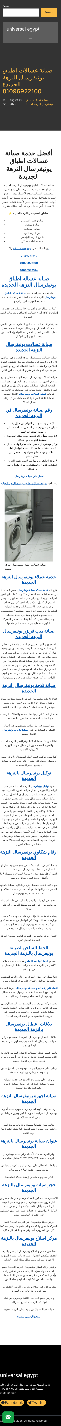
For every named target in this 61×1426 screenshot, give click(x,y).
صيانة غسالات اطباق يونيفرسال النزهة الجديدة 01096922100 (28, 81)
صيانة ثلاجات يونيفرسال (15, 729)
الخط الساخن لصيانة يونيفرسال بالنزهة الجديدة (29, 950)
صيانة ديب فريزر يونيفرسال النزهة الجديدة (29, 633)
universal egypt (23, 29)
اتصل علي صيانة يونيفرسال (28, 476)
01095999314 (29, 270)
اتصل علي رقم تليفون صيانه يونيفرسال (37, 988)
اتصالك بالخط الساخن (36, 961)
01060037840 (29, 255)
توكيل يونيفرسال (40, 786)
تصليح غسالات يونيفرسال (32, 393)
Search (7, 6)
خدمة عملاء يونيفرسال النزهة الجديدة (29, 579)
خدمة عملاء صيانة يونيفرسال (32, 590)
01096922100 (29, 262)
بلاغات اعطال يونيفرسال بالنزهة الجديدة (29, 1026)
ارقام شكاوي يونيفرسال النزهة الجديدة (29, 854)
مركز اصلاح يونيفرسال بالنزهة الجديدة (29, 1240)
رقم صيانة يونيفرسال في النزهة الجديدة (29, 412)
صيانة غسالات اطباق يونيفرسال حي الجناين (24, 483)
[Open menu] (31, 38)
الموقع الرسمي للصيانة (29, 1316)
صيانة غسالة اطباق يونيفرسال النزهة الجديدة (29, 281)
